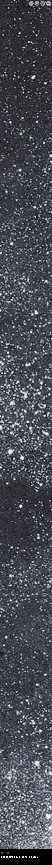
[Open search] (37, 3)
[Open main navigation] (48, 3)
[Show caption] (2, 846)
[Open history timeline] (42, 3)
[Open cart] (31, 3)
